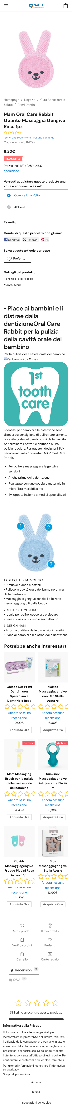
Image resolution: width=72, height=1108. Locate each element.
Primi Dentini (27, 105)
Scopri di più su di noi (16, 1074)
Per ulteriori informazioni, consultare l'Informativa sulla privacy (34, 1067)
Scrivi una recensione (18, 137)
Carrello (22, 959)
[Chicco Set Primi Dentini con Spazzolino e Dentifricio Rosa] (19, 667)
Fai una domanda (43, 137)
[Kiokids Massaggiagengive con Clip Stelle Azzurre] (53, 667)
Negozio (29, 100)
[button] (36, 6)
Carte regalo (50, 959)
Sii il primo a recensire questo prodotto (36, 1012)
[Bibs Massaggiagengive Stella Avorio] (53, 841)
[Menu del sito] (6, 5)
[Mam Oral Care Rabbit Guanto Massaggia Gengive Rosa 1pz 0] (36, 59)
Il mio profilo (50, 931)
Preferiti (49, 945)
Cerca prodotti (22, 931)
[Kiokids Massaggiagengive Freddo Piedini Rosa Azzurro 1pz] (19, 841)
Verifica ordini (22, 945)
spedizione (11, 171)
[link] (36, 1101)
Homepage (11, 100)
